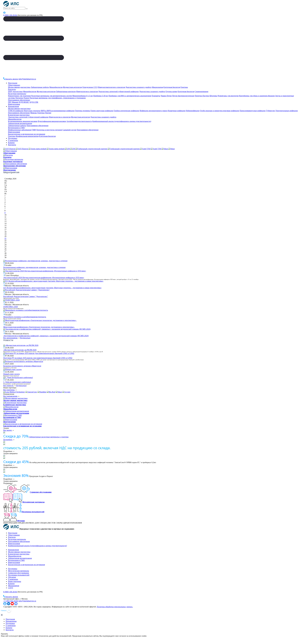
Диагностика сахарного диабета (138, 87)
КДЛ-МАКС (24, 102)
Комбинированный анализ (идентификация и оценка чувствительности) (121, 121)
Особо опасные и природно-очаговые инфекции (219, 111)
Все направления (10, 396)
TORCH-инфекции (16, 111)
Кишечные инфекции (176, 111)
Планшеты (156, 96)
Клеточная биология (171, 87)
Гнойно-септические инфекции (126, 111)
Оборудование (14, 85)
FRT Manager (13, 102)
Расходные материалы (17, 94)
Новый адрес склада (11, 374)
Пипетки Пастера (202, 96)
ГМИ (34, 130)
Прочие (48, 113)
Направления (13, 106)
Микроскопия (157, 87)
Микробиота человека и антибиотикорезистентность (24, 317)
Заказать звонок (11, 79)
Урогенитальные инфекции (287, 111)
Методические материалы (18, 571)
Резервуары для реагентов (228, 96)
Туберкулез (270, 111)
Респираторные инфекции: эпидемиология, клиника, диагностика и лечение (34, 267)
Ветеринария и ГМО (16, 128)
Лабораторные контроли (66, 91)
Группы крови (171, 91)
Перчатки (19, 98)
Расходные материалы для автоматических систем (51, 96)
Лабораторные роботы (40, 87)
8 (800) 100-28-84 (10, 15)
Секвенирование (201, 91)
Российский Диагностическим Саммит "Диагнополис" (25, 296)
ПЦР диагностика (15, 91)
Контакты (12, 145)
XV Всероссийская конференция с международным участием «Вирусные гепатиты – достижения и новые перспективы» (52, 288)
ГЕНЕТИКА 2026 (10, 307)
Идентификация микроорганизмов (52, 121)
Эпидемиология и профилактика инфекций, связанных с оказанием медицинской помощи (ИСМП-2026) (46, 336)
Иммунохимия (14, 104)
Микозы (33, 113)
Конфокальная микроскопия (27, 136)
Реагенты (12, 89)
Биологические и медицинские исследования (26, 134)
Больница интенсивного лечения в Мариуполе (22, 366)
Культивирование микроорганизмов (22, 121)
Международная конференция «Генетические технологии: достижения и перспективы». (39, 327)
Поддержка (12, 138)
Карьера (11, 143)
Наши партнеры (14, 581)
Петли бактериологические (183, 96)
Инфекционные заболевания (19, 130)
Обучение (12, 577)
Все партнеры (9, 390)
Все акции (7, 430)
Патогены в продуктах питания (49, 130)
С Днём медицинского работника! (17, 382)
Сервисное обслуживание (18, 573)
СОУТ (10, 588)
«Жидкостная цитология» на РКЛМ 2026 (19, 350)
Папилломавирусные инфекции (253, 111)
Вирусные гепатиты (32, 111)
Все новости (8, 386)
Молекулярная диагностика (19, 87)
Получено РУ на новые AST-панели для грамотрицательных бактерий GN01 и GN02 (37, 358)
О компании (13, 140)
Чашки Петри (166, 96)
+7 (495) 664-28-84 (10, 601)
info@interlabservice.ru (27, 79)
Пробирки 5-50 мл (100, 96)
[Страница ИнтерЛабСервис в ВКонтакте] (9, 605)
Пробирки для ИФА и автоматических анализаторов (130, 96)
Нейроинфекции (192, 111)
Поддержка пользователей (18, 575)
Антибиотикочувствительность (79, 121)
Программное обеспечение (19, 100)
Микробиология (55, 87)
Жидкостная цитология (72, 87)
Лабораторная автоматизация (20, 123)
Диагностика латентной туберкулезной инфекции (118, 91)
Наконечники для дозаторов (19, 96)
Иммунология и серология (87, 91)
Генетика (184, 87)
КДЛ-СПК (34, 102)
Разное (26, 98)
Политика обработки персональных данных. (115, 607)
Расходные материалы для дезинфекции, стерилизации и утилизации (58, 98)
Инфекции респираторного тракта (153, 111)
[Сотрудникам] (4, 13)
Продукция (12, 83)
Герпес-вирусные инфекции (102, 111)
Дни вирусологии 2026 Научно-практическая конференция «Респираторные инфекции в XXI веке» (43, 278)
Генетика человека (82, 111)
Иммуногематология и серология (111, 87)
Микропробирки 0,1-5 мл (82, 96)
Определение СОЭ (90, 87)
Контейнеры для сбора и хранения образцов (257, 96)
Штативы (213, 96)
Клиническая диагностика (18, 115)
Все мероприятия (10, 338)
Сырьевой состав (69, 130)
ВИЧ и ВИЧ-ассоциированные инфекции (58, 111)
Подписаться (25, 338)
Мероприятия (13, 586)
